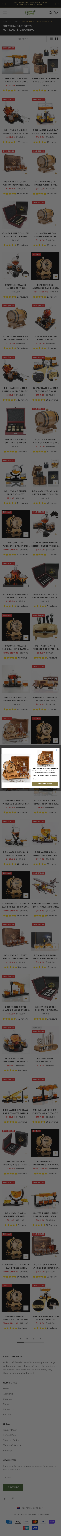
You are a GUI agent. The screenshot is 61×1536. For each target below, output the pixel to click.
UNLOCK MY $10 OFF (45, 784)
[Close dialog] (57, 750)
